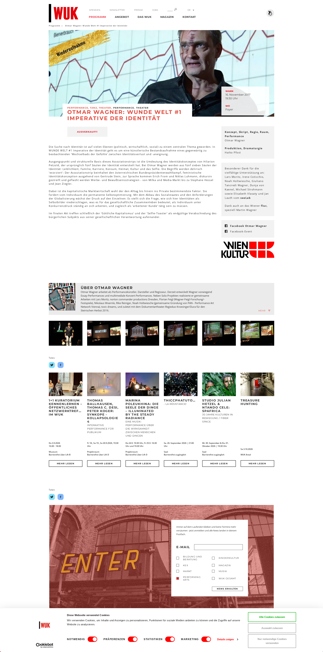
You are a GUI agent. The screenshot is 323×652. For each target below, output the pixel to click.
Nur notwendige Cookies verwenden (272, 641)
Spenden (94, 10)
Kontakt (189, 16)
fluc (264, 205)
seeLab (245, 197)
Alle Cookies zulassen (272, 617)
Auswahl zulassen (272, 628)
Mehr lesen (65, 463)
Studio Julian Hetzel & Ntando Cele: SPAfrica (216, 406)
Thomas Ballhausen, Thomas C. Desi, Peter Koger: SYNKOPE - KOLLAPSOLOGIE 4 (103, 411)
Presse (138, 10)
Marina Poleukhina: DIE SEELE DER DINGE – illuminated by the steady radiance (142, 409)
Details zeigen (225, 639)
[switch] (132, 639)
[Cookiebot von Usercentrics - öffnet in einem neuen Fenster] (44, 645)
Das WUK (144, 16)
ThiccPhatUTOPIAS (182, 400)
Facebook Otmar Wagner (248, 226)
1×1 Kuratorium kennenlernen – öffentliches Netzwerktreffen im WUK (67, 407)
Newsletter (117, 10)
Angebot (122, 16)
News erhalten (227, 588)
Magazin (167, 16)
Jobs (155, 10)
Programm (97, 16)
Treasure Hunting (250, 402)
